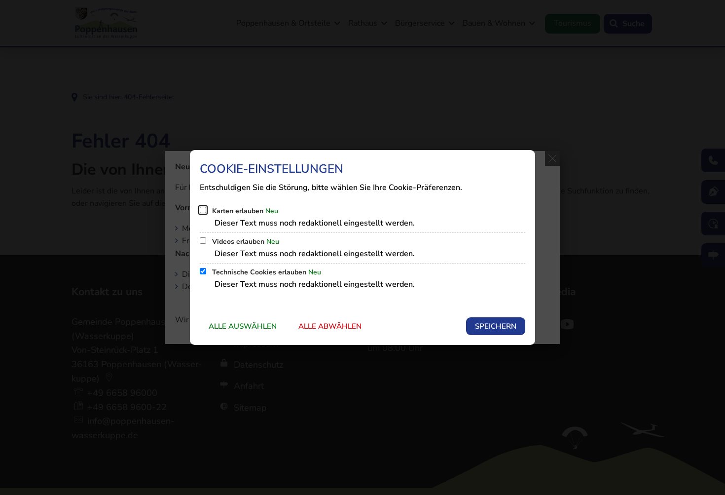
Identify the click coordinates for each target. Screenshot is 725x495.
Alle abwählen (330, 326)
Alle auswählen (243, 326)
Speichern (495, 326)
